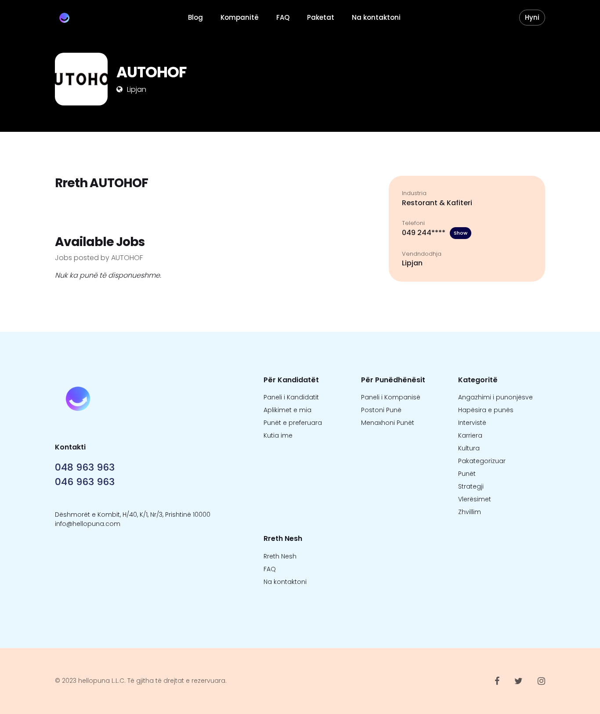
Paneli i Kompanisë (390, 397)
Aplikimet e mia (287, 410)
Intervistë (472, 422)
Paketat (320, 17)
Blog (195, 17)
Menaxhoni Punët (387, 422)
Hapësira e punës (485, 410)
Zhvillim (469, 511)
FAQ (282, 17)
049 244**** (434, 233)
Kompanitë (239, 17)
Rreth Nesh (280, 556)
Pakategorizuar (482, 461)
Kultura (469, 448)
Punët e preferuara (293, 422)
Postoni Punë (381, 410)
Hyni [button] (532, 17)
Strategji (471, 486)
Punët (467, 473)
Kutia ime (278, 435)
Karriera (470, 435)
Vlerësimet (474, 499)
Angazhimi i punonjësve (495, 397)
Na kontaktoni (376, 17)
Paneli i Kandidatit (291, 397)
